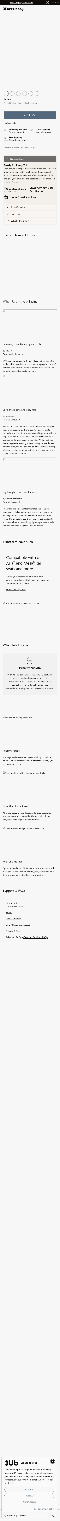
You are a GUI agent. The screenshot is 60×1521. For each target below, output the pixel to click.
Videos (9, 912)
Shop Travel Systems (16, 589)
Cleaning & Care (13, 931)
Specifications (19, 207)
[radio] (6, 93)
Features (15, 214)
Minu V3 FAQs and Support (18, 924)
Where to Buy (11, 123)
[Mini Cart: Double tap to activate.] (49, 9)
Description (17, 159)
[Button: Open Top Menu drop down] (55, 9)
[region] (30, 265)
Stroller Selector (13, 918)
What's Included (20, 220)
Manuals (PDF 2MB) (14, 906)
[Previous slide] (47, 2)
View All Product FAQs (35, 937)
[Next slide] (56, 2)
